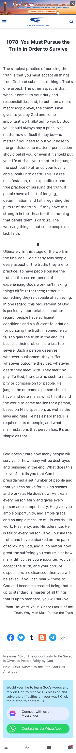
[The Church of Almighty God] (38, 21)
